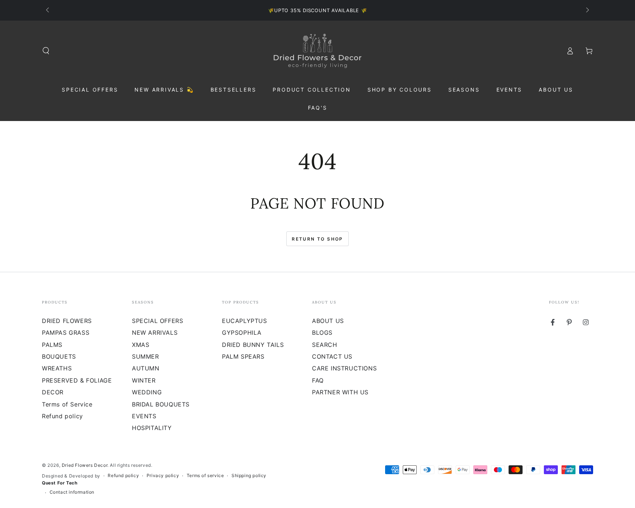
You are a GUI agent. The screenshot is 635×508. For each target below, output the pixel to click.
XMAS (140, 344)
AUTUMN (145, 368)
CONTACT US (332, 356)
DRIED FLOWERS (67, 320)
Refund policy (62, 416)
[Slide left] (48, 10)
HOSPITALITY (152, 427)
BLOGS (322, 332)
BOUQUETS (59, 356)
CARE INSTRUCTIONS (344, 368)
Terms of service (205, 475)
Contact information (72, 492)
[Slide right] (587, 10)
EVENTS (144, 416)
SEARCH (324, 344)
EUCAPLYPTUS (244, 320)
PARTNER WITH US (340, 392)
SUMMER (145, 356)
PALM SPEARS (243, 356)
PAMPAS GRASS (65, 332)
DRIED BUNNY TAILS (253, 344)
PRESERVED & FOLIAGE (77, 380)
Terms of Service (67, 404)
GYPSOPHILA (242, 332)
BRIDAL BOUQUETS (161, 404)
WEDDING (147, 392)
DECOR (53, 392)
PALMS (52, 344)
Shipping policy (249, 475)
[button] (45, 51)
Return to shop (317, 239)
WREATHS (57, 368)
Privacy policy (163, 475)
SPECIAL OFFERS (157, 320)
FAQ (318, 380)
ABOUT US (328, 320)
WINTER (144, 380)
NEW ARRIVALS (154, 332)
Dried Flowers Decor (84, 465)
